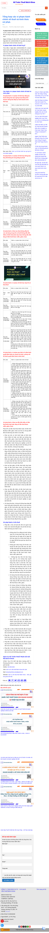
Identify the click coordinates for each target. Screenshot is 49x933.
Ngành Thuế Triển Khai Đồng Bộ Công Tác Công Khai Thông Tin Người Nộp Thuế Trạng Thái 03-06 (41, 140)
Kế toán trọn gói (41, 41)
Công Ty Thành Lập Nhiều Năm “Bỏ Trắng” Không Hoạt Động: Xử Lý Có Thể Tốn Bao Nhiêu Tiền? (41, 94)
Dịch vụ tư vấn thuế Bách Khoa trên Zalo (16, 669)
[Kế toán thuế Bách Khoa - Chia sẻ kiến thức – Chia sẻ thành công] (25, 3)
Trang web (4, 868)
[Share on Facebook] (12, 680)
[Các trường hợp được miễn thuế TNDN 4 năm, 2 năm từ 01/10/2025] (17, 722)
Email (4, 861)
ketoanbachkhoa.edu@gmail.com (14, 672)
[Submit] (46, 8)
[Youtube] (21, 927)
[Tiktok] (23, 927)
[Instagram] (25, 927)
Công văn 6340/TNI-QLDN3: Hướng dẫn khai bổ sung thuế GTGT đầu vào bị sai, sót (41, 175)
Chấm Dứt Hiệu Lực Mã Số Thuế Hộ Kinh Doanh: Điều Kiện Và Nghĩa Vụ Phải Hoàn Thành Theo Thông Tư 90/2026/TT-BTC (41, 129)
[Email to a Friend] (18, 680)
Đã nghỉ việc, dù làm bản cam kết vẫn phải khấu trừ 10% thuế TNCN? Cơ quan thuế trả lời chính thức (41, 166)
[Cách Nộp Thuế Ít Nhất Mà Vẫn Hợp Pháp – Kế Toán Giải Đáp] (17, 819)
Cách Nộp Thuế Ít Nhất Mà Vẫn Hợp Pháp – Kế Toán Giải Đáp (16, 830)
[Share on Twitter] (15, 680)
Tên (3, 855)
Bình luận (5, 843)
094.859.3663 (11, 667)
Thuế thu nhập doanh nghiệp (16, 27)
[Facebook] (19, 927)
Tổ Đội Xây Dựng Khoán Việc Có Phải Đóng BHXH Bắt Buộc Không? (41, 148)
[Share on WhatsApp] (9, 680)
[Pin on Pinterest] (22, 680)
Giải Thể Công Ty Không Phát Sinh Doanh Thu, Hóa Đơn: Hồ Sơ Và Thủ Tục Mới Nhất (41, 103)
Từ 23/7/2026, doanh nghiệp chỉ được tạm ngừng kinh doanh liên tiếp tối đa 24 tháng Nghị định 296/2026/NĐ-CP (41, 156)
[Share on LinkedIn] (25, 680)
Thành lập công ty (42, 33)
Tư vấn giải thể (41, 58)
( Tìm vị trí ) (7, 911)
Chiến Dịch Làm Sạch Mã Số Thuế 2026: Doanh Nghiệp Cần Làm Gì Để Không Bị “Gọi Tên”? (41, 111)
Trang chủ (5, 27)
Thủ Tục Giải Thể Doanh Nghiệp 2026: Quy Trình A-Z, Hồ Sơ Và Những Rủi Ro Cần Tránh (41, 119)
